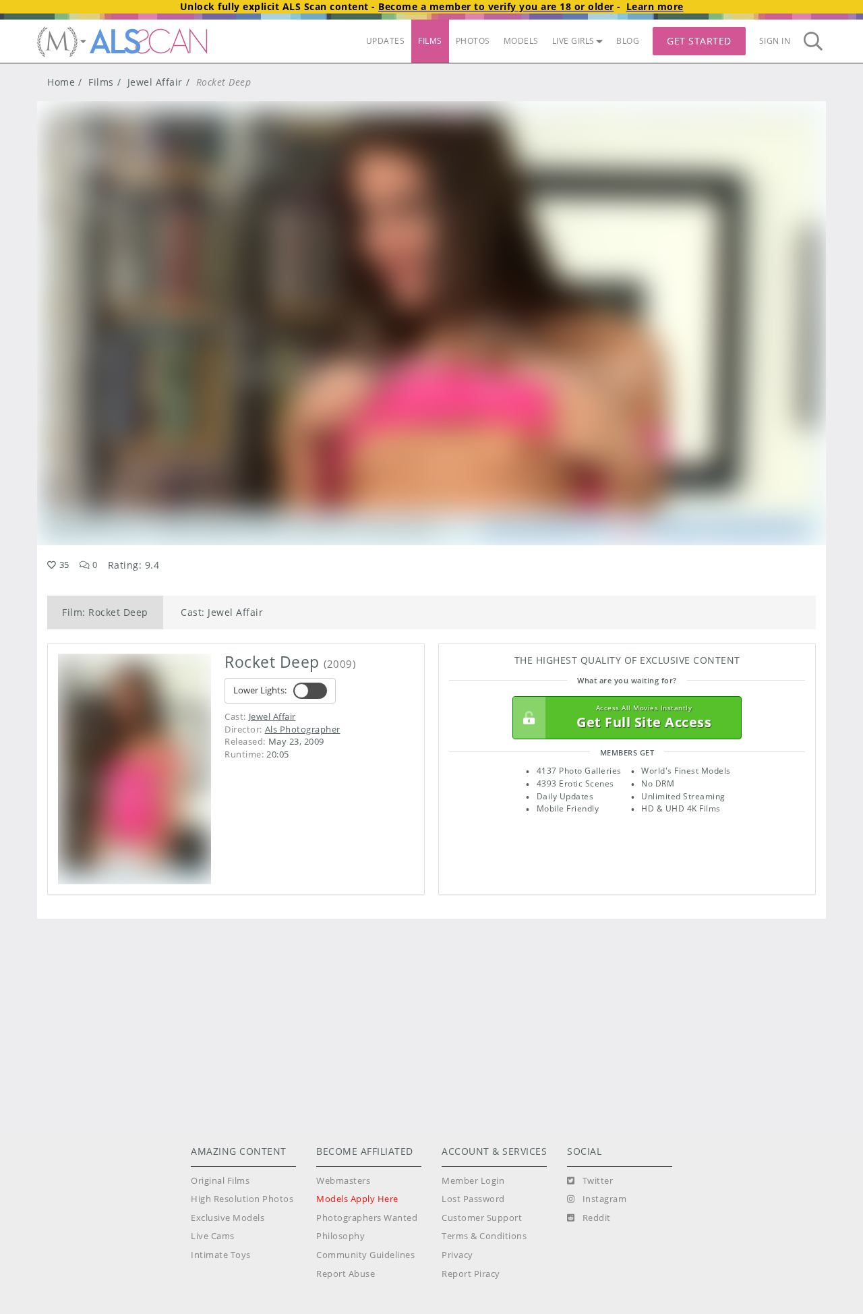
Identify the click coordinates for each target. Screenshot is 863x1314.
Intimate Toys (221, 1255)
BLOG (627, 41)
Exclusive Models (227, 1218)
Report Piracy (471, 1274)
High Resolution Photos (242, 1199)
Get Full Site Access (643, 717)
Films (101, 82)
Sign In (775, 41)
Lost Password (473, 1199)
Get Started (699, 40)
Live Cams (213, 1236)
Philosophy (340, 1236)
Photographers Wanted (366, 1218)
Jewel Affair (155, 82)
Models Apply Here (357, 1199)
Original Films (220, 1181)
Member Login (473, 1181)
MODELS (521, 41)
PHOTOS (473, 41)
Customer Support (482, 1218)
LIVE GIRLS (573, 41)
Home (61, 82)
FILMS (430, 41)
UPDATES (385, 41)
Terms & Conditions (484, 1236)
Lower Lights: (260, 690)
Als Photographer (302, 729)
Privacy (457, 1255)
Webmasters (343, 1181)
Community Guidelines (365, 1255)
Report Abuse (345, 1274)
